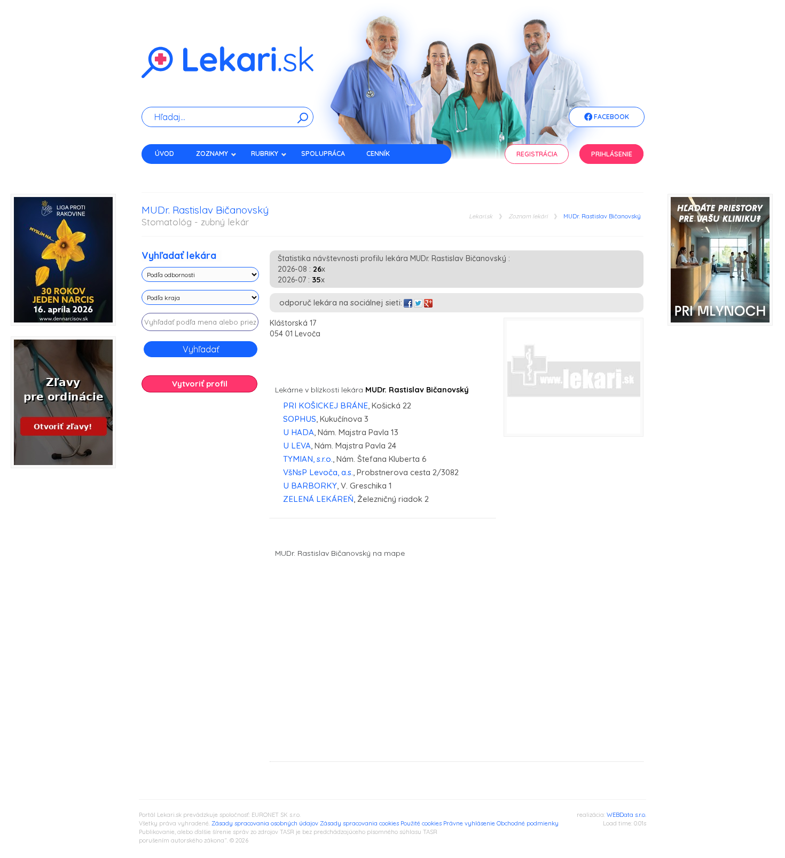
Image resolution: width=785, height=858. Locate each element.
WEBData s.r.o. (626, 814)
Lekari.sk (480, 216)
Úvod (164, 153)
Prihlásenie (611, 154)
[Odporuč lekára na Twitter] (418, 302)
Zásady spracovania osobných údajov (264, 823)
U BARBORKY (310, 486)
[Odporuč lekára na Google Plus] (428, 302)
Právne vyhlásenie (469, 823)
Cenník (378, 153)
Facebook (610, 117)
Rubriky (264, 153)
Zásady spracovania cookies (359, 823)
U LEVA (297, 445)
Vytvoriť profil (199, 384)
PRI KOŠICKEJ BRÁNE (325, 405)
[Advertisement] (200, 568)
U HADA (298, 432)
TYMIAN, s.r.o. (308, 459)
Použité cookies (421, 823)
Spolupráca (323, 153)
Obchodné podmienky (528, 823)
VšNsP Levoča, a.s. (318, 472)
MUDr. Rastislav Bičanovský (602, 216)
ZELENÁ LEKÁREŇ (318, 499)
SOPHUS (299, 419)
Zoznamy (212, 153)
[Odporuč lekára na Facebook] (408, 302)
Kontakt (170, 172)
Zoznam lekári (527, 216)
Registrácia (537, 154)
